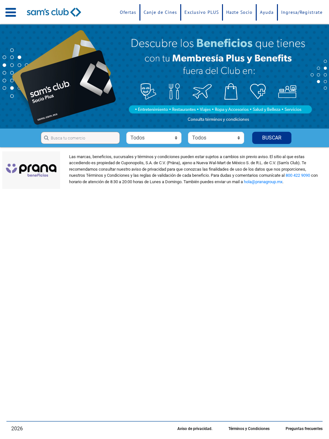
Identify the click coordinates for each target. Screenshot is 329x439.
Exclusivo (201, 12)
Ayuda (267, 12)
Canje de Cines (160, 12)
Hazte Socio (239, 12)
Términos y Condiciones (249, 428)
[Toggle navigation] (11, 12)
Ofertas (128, 12)
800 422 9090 (298, 175)
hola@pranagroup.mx (263, 181)
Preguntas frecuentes (304, 428)
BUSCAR (271, 138)
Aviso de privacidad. (194, 428)
